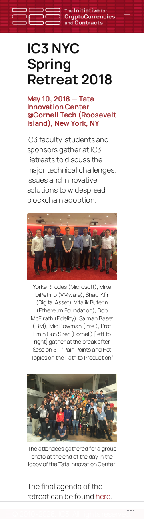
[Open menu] (127, 16)
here (103, 496)
